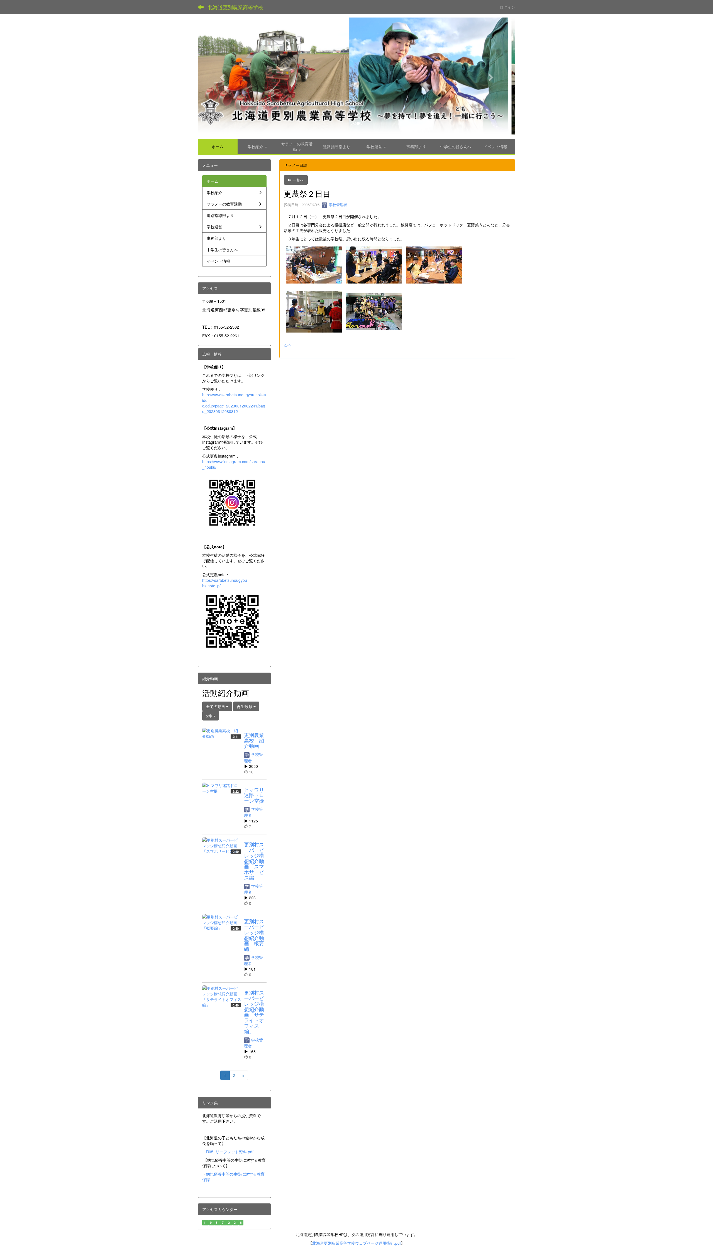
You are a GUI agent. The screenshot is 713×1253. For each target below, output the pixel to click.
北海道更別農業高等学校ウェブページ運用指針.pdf (356, 1243)
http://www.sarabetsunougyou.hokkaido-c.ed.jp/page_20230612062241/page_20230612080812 (234, 403)
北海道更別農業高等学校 (235, 7)
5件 (209, 716)
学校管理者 (337, 204)
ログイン (507, 7)
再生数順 (245, 706)
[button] (221, 76)
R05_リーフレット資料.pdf (229, 1151)
